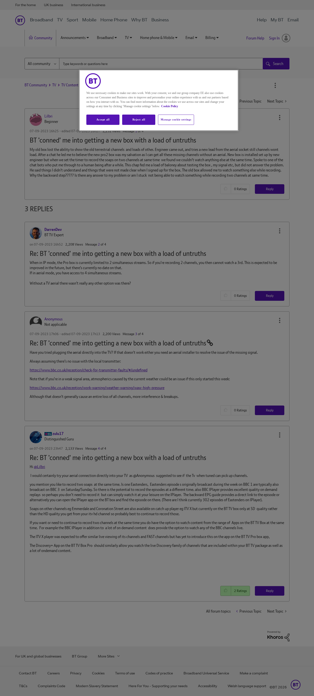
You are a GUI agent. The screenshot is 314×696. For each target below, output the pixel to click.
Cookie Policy (169, 106)
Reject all (138, 119)
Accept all (103, 119)
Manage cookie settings (176, 119)
